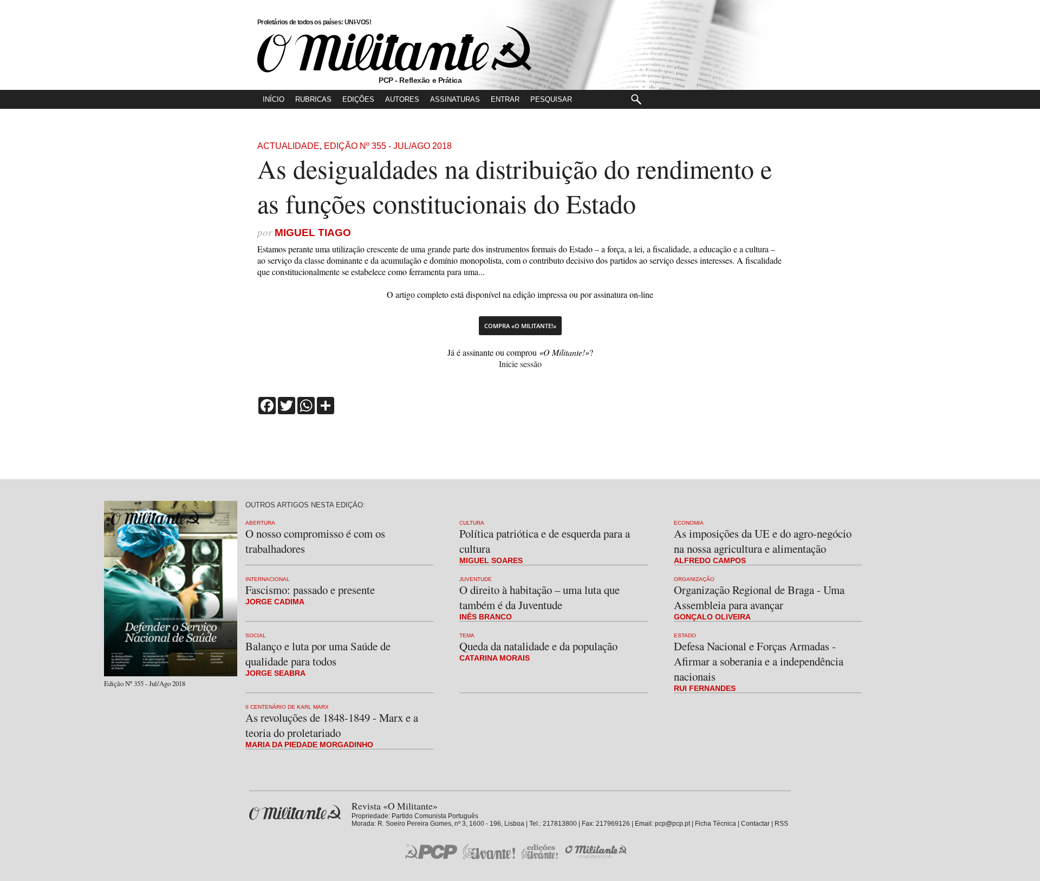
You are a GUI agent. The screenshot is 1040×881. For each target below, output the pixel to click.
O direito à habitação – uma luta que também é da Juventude (539, 597)
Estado (685, 635)
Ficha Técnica (715, 823)
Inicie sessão (520, 363)
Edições (358, 99)
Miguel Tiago (313, 232)
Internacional (267, 579)
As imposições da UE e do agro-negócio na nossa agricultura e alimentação (762, 541)
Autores (402, 99)
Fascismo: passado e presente (310, 589)
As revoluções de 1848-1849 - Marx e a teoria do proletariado (331, 725)
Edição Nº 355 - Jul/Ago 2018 (388, 146)
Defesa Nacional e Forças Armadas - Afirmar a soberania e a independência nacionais (758, 661)
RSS (781, 823)
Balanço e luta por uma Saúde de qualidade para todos (318, 653)
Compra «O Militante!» (520, 326)
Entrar (505, 99)
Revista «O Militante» (295, 812)
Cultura (471, 523)
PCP (431, 851)
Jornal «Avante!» (489, 851)
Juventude (475, 579)
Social (255, 635)
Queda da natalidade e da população (538, 646)
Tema (466, 635)
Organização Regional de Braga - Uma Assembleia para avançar (759, 597)
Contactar (755, 823)
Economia (689, 523)
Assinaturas (455, 99)
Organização (694, 579)
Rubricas (313, 99)
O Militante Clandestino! (596, 851)
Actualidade (288, 146)
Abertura (260, 523)
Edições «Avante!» (540, 851)
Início (273, 99)
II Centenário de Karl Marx (287, 707)
